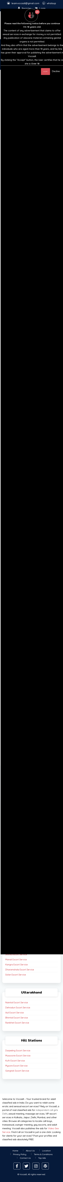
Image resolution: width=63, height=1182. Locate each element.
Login (42, 8)
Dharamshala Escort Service (19, 969)
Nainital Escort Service (16, 1002)
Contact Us (25, 1158)
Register (26, 8)
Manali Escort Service (16, 959)
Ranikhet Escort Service (17, 1022)
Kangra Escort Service (16, 964)
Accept (45, 71)
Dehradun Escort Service (17, 1007)
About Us (30, 1150)
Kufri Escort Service (15, 1060)
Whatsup (51, 3)
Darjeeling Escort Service (17, 1050)
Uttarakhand (31, 992)
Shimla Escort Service (16, 954)
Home (15, 1150)
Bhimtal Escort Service (16, 1017)
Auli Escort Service (14, 1012)
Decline (56, 71)
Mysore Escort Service (16, 1065)
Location (46, 1150)
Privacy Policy (19, 1154)
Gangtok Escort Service (17, 1070)
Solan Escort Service (15, 974)
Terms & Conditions (43, 1154)
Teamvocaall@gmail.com (25, 3)
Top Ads (42, 1158)
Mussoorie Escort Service (17, 1055)
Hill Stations (31, 1040)
